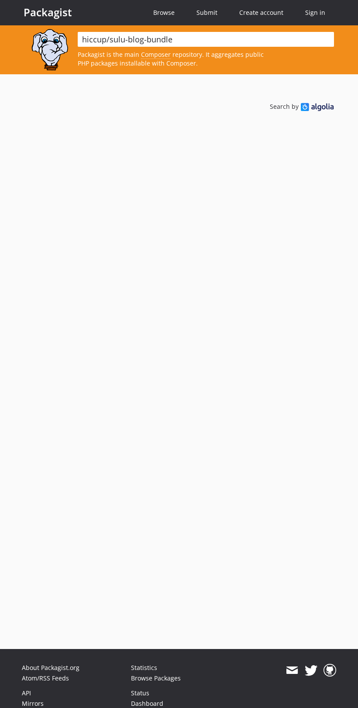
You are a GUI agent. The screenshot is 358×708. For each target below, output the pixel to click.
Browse (164, 12)
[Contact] (292, 670)
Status (140, 693)
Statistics (144, 667)
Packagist (48, 12)
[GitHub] (330, 670)
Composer (156, 54)
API (26, 693)
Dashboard (147, 703)
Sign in (315, 12)
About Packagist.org (50, 667)
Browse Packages (156, 678)
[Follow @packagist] (311, 670)
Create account (261, 12)
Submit (206, 12)
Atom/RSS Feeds (45, 678)
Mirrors (33, 703)
